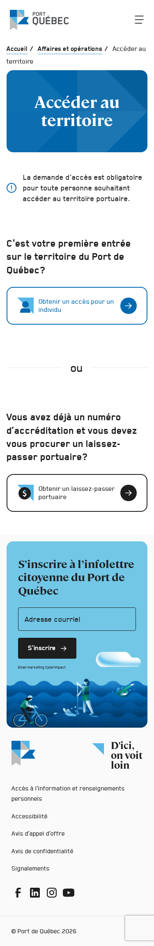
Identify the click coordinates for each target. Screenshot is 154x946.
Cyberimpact (55, 667)
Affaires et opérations (70, 49)
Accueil (17, 49)
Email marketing (31, 667)
